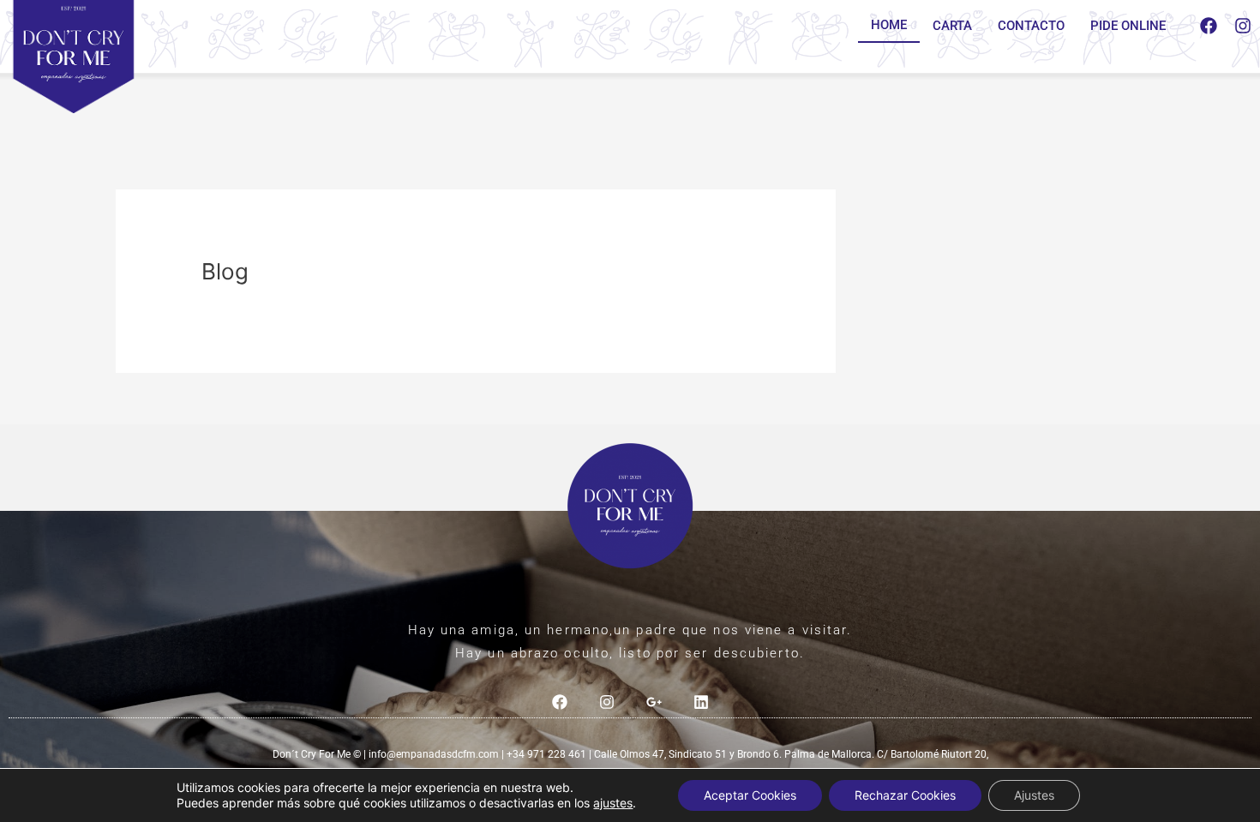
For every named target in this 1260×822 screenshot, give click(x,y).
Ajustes (1034, 795)
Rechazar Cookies (905, 795)
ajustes (613, 802)
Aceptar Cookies (750, 795)
